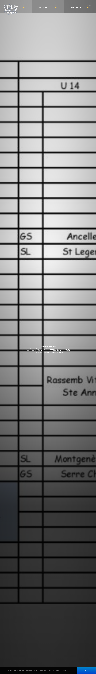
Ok (85, 670)
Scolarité (61, 353)
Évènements (54, 353)
